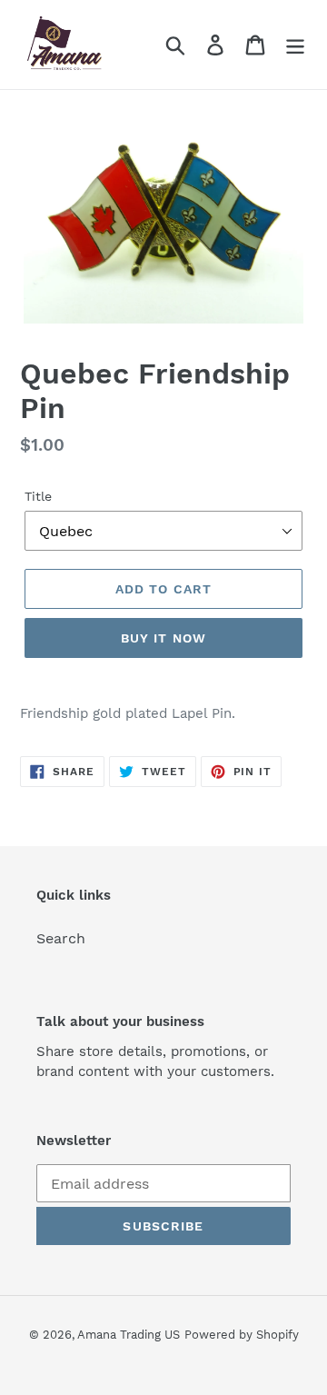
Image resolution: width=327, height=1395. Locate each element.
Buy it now (163, 638)
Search (60, 938)
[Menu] (295, 45)
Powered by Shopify (241, 1334)
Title (38, 496)
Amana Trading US (128, 1334)
